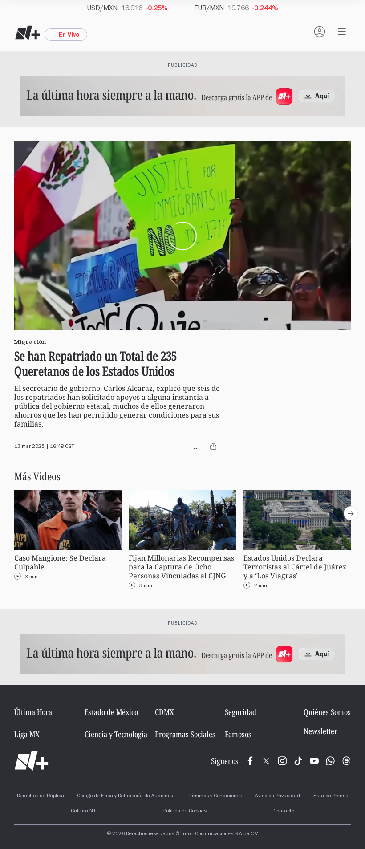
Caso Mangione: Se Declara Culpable (60, 562)
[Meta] (250, 760)
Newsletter (320, 731)
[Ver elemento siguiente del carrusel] (351, 513)
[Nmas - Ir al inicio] (27, 33)
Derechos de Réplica (40, 796)
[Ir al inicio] (31, 761)
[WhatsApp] (330, 760)
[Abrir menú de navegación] (342, 31)
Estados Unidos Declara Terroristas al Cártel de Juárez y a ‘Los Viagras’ (294, 567)
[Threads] (346, 760)
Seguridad (240, 712)
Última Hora (33, 712)
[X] (266, 760)
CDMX (164, 712)
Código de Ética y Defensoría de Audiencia (126, 796)
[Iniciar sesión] (319, 31)
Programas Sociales (185, 734)
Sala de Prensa (331, 796)
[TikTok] (298, 760)
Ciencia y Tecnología (116, 734)
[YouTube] (314, 760)
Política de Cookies (185, 811)
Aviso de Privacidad (277, 796)
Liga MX (27, 734)
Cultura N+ (83, 811)
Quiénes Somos (327, 712)
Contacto (283, 811)
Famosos (238, 734)
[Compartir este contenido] (213, 446)
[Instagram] (282, 760)
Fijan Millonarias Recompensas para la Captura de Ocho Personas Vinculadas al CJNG (181, 567)
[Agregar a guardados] (195, 446)
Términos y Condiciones (215, 796)
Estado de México (111, 712)
